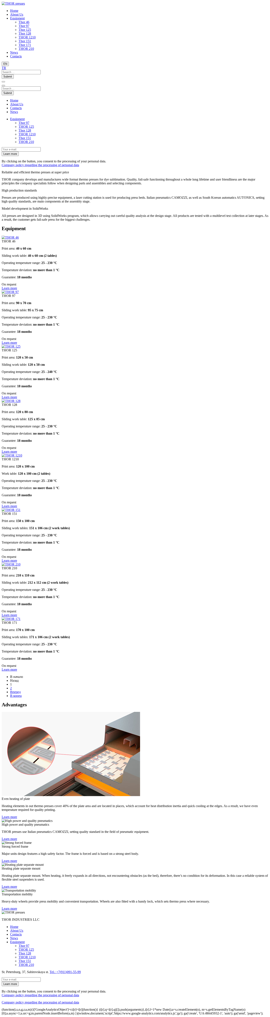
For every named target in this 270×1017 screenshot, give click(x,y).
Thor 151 (25, 41)
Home (14, 10)
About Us (16, 14)
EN (5, 63)
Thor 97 (24, 26)
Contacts (16, 56)
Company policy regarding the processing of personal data (40, 165)
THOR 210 (26, 48)
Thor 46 (24, 22)
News (14, 52)
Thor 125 (25, 29)
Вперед (15, 692)
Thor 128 (25, 33)
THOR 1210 (27, 37)
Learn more (10, 153)
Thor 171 (25, 45)
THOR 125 (26, 126)
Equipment (17, 18)
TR (4, 68)
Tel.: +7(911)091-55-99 (65, 972)
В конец (16, 695)
